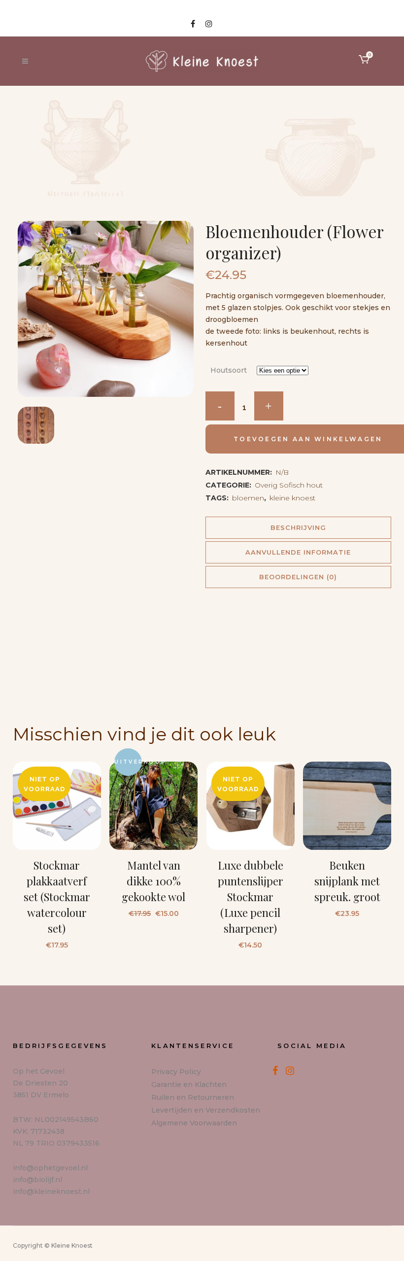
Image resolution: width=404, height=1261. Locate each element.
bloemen (248, 497)
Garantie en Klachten (189, 1084)
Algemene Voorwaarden (194, 1123)
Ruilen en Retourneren (192, 1097)
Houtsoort (228, 370)
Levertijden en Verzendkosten (205, 1110)
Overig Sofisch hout (289, 485)
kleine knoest (292, 497)
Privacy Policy (176, 1071)
